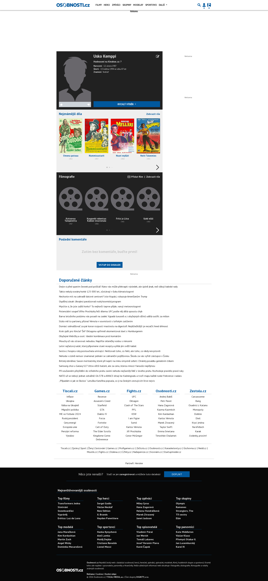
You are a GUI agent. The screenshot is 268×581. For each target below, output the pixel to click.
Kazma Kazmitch (166, 409)
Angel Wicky (64, 543)
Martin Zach (64, 539)
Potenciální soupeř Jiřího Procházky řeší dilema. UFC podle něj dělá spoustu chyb (100, 311)
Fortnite (102, 422)
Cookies (99, 574)
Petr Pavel (166, 400)
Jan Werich (142, 535)
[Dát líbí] (67, 104)
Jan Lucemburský (185, 543)
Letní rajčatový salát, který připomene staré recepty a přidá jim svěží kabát (97, 346)
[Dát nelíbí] (83, 104)
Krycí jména (198, 422)
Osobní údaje (110, 574)
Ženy (90, 448)
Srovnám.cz (156, 451)
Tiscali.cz (70, 391)
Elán (178, 518)
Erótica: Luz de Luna (69, 518)
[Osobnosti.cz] (73, 5)
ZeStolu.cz (141, 448)
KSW (134, 413)
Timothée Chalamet (165, 435)
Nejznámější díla (70, 114)
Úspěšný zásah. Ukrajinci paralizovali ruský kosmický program (90, 301)
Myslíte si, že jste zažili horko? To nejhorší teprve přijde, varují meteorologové (100, 306)
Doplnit (177, 474)
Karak (198, 431)
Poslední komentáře (73, 239)
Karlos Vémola (134, 427)
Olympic (180, 503)
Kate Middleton (184, 531)
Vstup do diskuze (110, 264)
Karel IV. (180, 546)
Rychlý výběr (126, 104)
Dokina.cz (115, 451)
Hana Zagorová (166, 405)
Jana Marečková (66, 531)
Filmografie (67, 177)
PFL (134, 409)
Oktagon (134, 400)
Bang (198, 400)
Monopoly (198, 409)
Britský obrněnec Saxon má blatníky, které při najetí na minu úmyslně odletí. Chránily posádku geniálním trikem (116, 360)
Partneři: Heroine (134, 463)
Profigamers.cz (126, 448)
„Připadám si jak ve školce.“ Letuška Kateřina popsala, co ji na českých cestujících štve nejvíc (107, 380)
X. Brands (102, 514)
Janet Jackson (144, 518)
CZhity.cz (126, 451)
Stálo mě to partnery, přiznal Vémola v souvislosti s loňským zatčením (96, 321)
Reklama (90, 574)
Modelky (138, 4)
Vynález (70, 435)
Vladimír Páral (144, 531)
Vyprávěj (62, 514)
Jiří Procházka (134, 431)
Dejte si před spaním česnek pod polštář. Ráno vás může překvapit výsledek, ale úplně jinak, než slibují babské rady (118, 286)
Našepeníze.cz (140, 451)
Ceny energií (70, 422)
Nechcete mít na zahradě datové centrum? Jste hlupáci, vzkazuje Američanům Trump (103, 296)
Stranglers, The (184, 510)
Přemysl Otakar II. (186, 539)
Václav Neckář (105, 507)
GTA (102, 409)
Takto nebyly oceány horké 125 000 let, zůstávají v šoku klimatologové (96, 291)
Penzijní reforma (70, 431)
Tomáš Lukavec (145, 539)
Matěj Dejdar (104, 539)
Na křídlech (198, 427)
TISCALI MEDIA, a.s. (115, 577)
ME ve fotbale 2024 (70, 413)
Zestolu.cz (198, 391)
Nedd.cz (202, 448)
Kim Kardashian (166, 413)
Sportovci (151, 4)
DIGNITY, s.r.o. (142, 577)
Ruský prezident (70, 418)
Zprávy (75, 448)
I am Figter (134, 418)
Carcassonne (198, 396)
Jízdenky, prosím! (198, 435)
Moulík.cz (92, 451)
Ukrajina (70, 400)
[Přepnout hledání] (199, 5)
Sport (83, 448)
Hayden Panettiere (107, 518)
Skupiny (127, 4)
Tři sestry (181, 514)
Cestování (100, 448)
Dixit (198, 418)
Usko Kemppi (105, 56)
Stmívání (63, 507)
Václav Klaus (183, 535)
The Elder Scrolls (102, 431)
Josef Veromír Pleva (147, 543)
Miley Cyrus (142, 503)
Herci (107, 4)
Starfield (102, 405)
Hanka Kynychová (106, 531)
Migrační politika (70, 409)
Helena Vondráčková (147, 510)
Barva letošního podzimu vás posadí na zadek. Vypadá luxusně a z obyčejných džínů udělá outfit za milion (114, 316)
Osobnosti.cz (166, 391)
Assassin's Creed (102, 400)
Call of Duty (102, 427)
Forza (102, 418)
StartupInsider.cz (172, 451)
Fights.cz (134, 391)
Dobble (198, 413)
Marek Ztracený (166, 422)
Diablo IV (102, 413)
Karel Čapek (143, 546)
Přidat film (137, 176)
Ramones (181, 507)
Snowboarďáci (66, 510)
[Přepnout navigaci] (204, 5)
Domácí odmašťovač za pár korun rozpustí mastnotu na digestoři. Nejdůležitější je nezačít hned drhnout (113, 326)
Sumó (134, 422)
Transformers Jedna (69, 503)
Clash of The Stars (134, 405)
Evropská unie (70, 427)
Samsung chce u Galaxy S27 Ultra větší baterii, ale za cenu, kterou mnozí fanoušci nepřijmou (107, 365)
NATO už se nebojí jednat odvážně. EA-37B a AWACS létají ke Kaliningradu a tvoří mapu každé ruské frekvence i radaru (120, 375)
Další (162, 4)
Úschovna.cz (189, 448)
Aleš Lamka (103, 535)
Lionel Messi (104, 546)
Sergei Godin (104, 503)
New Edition (103, 510)
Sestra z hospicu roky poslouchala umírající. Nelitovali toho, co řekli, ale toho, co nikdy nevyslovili (109, 351)
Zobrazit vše (153, 113)
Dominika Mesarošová (70, 546)
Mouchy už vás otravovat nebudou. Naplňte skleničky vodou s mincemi (95, 341)
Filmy (99, 4)
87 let (123, 69)
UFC (134, 396)
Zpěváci (116, 4)
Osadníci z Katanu (198, 405)
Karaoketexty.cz (173, 448)
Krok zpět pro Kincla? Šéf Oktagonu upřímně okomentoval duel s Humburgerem (101, 331)
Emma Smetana (166, 431)
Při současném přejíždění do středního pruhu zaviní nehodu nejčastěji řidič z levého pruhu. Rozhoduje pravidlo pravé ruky (121, 370)
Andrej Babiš (166, 396)
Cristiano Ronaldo (107, 543)
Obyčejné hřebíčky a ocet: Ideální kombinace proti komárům (90, 336)
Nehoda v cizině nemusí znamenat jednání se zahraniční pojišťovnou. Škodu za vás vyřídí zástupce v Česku (114, 356)
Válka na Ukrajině (70, 405)
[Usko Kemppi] (75, 77)
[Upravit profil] (157, 56)
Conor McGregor (134, 435)
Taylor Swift (166, 427)
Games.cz (102, 391)
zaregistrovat (127, 474)
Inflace (70, 396)
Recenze (102, 396)
